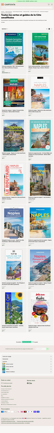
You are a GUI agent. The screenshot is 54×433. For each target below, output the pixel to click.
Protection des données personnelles (25, 421)
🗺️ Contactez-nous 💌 (5, 390)
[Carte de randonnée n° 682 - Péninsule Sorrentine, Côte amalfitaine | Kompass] (13, 52)
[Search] (52, 7)
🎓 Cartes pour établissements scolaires (8, 404)
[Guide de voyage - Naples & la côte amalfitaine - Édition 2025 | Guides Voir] (40, 96)
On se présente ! (4, 394)
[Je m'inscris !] (47, 349)
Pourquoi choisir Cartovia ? (6, 388)
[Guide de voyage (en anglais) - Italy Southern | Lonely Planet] (40, 183)
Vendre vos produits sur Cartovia (7, 399)
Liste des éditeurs (4, 401)
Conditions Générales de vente (8, 421)
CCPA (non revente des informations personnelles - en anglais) (15, 423)
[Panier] (48, 4)
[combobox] (27, 7)
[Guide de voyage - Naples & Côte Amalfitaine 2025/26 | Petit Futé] (40, 311)
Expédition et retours (5, 397)
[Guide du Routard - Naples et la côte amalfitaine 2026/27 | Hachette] (13, 183)
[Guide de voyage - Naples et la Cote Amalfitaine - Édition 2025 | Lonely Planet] (13, 139)
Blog (2, 395)
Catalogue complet (5, 402)
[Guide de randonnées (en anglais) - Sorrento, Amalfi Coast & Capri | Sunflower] (13, 311)
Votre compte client (5, 392)
